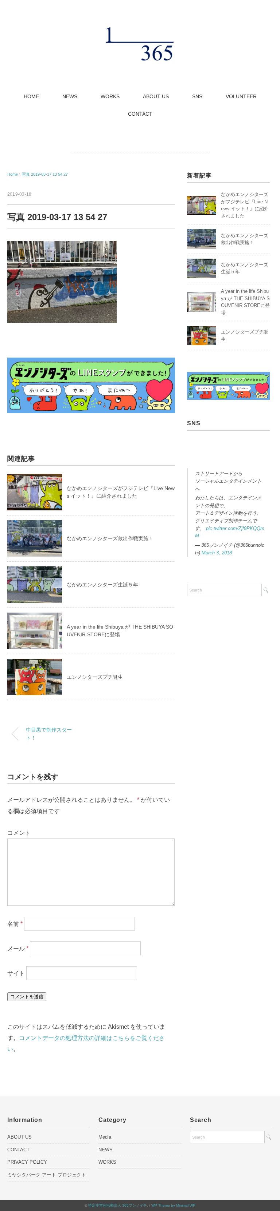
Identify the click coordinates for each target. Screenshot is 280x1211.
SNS (197, 96)
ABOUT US (156, 96)
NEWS (69, 96)
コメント (19, 833)
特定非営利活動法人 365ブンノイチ (117, 1205)
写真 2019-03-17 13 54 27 (45, 174)
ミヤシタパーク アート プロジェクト (46, 1175)
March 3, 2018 (217, 552)
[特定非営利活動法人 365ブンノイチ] (140, 31)
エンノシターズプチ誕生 (95, 677)
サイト (16, 973)
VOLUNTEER (241, 96)
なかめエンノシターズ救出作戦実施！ (110, 538)
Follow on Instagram (230, 458)
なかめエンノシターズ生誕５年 (102, 584)
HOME (31, 96)
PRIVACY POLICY (27, 1162)
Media (104, 1137)
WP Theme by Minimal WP (173, 1205)
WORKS (110, 96)
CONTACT (140, 114)
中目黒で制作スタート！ (49, 734)
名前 (15, 924)
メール (17, 948)
